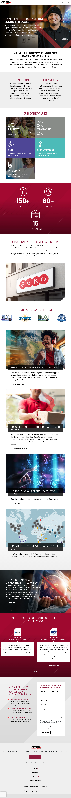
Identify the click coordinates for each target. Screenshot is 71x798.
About (34, 768)
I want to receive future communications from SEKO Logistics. (51, 727)
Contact (35, 776)
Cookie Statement (50, 795)
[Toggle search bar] (63, 2)
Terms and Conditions (41, 795)
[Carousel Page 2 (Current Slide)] (36, 671)
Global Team (17, 503)
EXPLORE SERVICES (18, 384)
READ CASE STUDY (54, 665)
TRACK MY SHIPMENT (31, 791)
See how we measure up (20, 448)
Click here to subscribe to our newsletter (35, 786)
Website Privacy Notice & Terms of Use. (49, 723)
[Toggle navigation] (68, 2)
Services (35, 772)
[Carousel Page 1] (34, 671)
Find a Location (35, 780)
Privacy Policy (33, 795)
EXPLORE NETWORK (18, 563)
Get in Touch (35, 757)
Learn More (11, 602)
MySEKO (44, 791)
